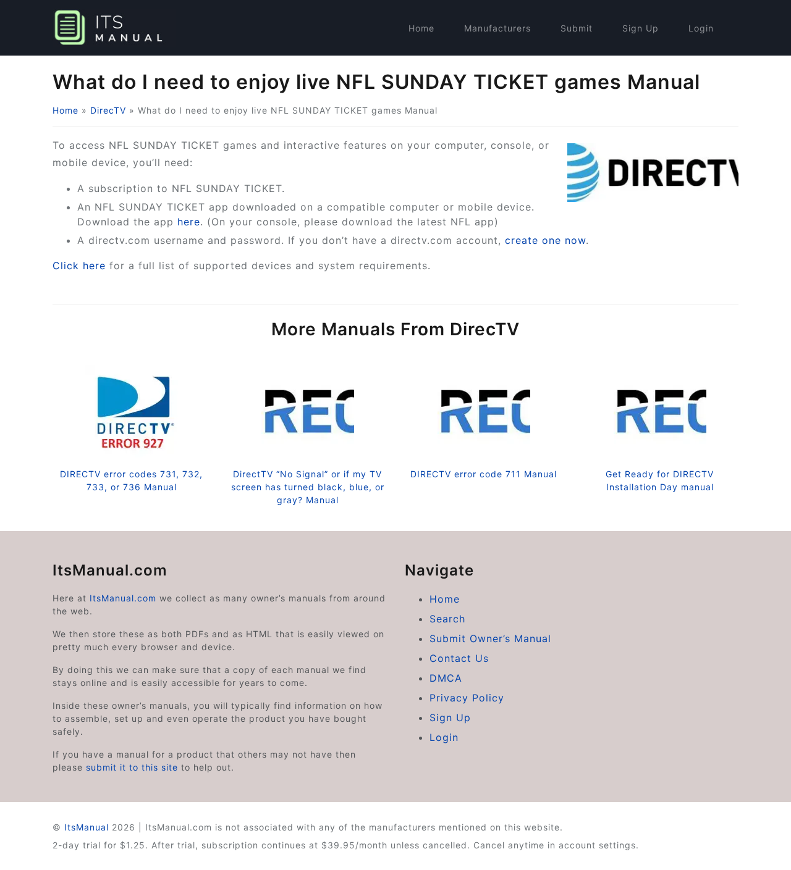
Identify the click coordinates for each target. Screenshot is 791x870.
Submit (576, 28)
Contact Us (459, 658)
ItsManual (86, 827)
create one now (545, 240)
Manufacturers (497, 28)
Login (701, 28)
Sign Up (640, 28)
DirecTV (108, 110)
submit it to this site (132, 767)
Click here (79, 265)
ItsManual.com (123, 598)
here (188, 221)
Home (421, 28)
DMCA (445, 678)
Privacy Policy (466, 698)
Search (447, 619)
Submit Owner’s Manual (490, 638)
